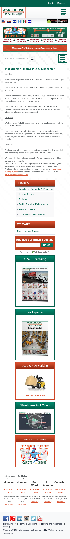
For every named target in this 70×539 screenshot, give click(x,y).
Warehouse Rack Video (35, 405)
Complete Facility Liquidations (33, 214)
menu (63, 15)
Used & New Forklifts (35, 366)
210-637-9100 (48, 491)
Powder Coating (27, 209)
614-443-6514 (60, 491)
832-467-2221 (9, 491)
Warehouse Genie (35, 439)
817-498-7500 (35, 491)
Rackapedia (35, 312)
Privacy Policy (9, 524)
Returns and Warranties (51, 524)
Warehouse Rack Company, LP (32, 530)
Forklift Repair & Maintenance (33, 204)
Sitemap (6, 526)
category (62, 61)
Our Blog (52, 3)
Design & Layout (27, 194)
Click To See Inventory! (35, 395)
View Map (9, 504)
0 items (35, 231)
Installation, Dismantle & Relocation (36, 189)
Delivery (23, 199)
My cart (23, 224)
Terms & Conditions (28, 524)
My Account (62, 3)
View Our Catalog (35, 259)
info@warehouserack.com (16, 174)
